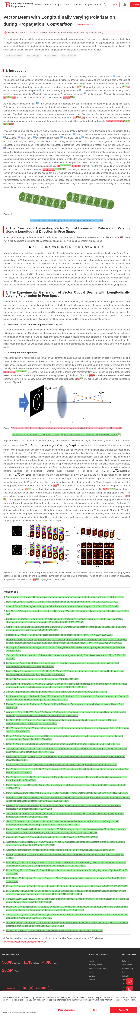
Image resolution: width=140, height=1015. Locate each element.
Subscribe (11, 988)
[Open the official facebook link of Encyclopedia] (50, 988)
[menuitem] (125, 4)
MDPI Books (127, 965)
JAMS (124, 983)
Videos (47, 4)
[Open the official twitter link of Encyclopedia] (31, 988)
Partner (92, 980)
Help (91, 972)
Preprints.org (127, 968)
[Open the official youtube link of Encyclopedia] (43, 988)
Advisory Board (95, 965)
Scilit (124, 972)
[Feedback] (129, 989)
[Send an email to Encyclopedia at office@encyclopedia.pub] (25, 988)
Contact (92, 976)
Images (57, 4)
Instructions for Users (98, 968)
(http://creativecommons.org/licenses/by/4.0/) (24, 942)
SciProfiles (126, 976)
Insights (88, 4)
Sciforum (125, 961)
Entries (38, 4)
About (98, 4)
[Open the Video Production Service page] (129, 981)
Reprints (78, 4)
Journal (67, 4)
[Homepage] (7, 5)
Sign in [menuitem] (114, 5)
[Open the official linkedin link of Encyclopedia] (37, 988)
